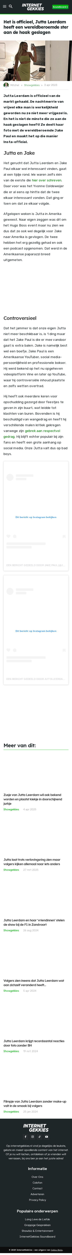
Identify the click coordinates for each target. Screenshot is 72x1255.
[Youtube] (46, 1137)
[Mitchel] (6, 85)
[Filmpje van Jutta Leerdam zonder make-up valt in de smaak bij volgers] (36, 1078)
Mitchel (14, 85)
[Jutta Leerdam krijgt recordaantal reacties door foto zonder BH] (36, 1018)
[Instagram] (32, 1137)
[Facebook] (25, 1137)
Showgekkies (32, 85)
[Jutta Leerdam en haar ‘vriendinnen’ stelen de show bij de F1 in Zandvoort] (36, 897)
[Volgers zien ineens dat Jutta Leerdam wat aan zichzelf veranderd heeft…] (36, 957)
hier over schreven (47, 180)
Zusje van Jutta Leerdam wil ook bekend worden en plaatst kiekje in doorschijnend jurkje (32, 799)
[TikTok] (39, 1137)
